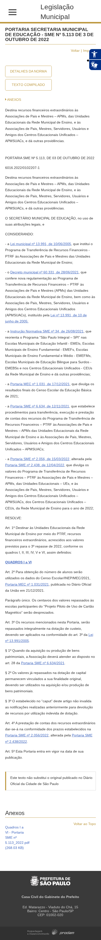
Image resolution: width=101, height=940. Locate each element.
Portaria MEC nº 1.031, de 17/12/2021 (40, 384)
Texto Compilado (28, 85)
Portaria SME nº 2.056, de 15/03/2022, (40, 459)
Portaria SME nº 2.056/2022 (27, 735)
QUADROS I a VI (18, 562)
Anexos (14, 100)
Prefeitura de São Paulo (50, 878)
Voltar (75, 50)
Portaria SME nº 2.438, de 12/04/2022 (34, 465)
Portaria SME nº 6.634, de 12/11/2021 (39, 406)
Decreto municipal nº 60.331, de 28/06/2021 (44, 272)
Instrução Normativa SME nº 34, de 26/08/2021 (47, 331)
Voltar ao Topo (85, 824)
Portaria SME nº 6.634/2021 (42, 663)
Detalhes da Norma (28, 71)
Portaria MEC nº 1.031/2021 (27, 584)
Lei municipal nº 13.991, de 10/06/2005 (40, 244)
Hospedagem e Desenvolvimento (50, 931)
